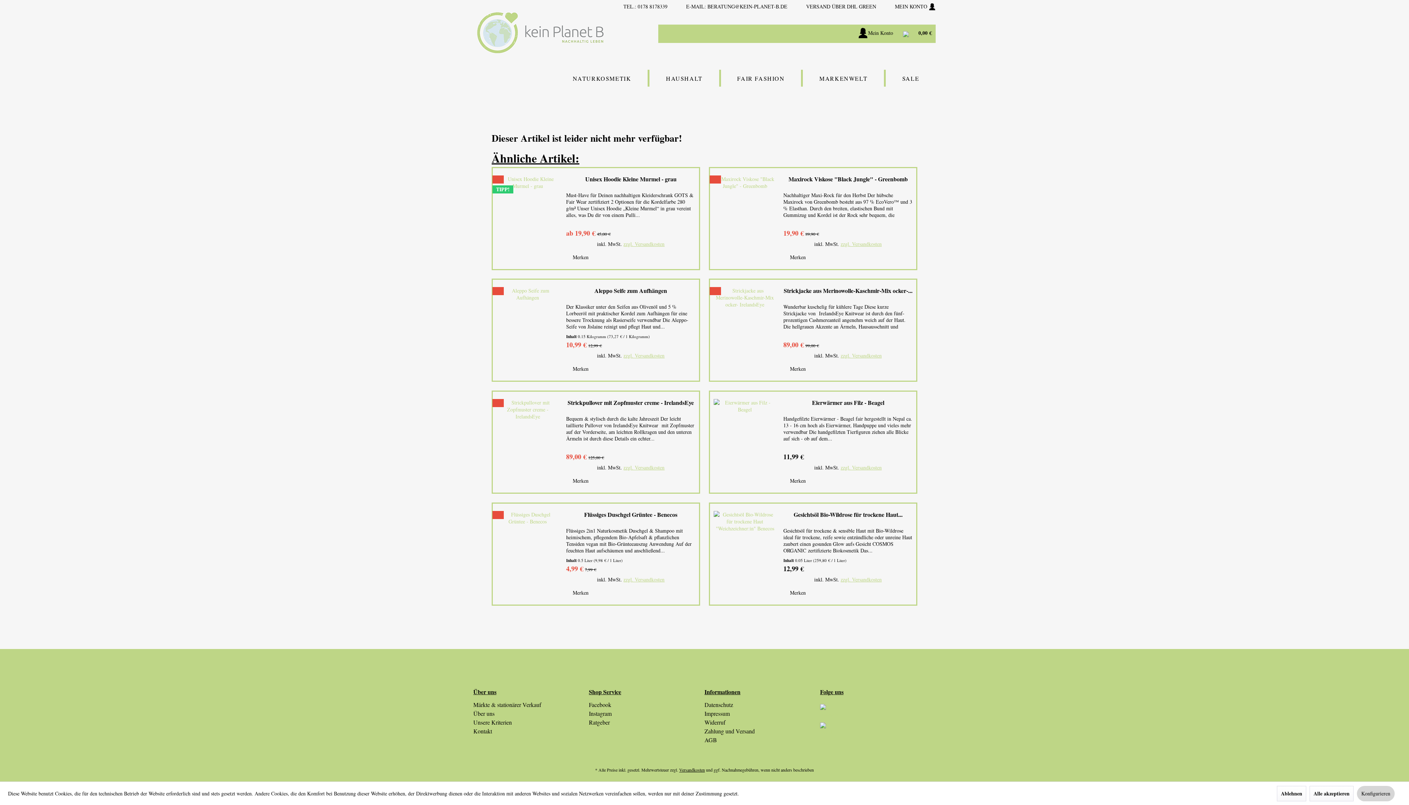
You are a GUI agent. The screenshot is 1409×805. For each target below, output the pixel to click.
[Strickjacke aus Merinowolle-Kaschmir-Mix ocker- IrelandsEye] (745, 330)
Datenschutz (718, 704)
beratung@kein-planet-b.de (747, 6)
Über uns (484, 713)
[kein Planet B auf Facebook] (878, 731)
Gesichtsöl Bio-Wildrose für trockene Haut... (848, 515)
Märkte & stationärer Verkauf (507, 704)
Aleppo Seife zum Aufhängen (630, 291)
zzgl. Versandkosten (644, 243)
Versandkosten (692, 770)
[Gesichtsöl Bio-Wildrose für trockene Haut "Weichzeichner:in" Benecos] (745, 554)
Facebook (600, 704)
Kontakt (482, 731)
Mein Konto (912, 6)
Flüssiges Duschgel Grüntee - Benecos (630, 515)
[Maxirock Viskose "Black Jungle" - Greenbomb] (745, 218)
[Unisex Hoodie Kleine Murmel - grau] (527, 218)
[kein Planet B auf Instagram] (878, 713)
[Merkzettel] (844, 33)
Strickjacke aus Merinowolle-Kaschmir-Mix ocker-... (848, 291)
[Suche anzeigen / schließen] (825, 33)
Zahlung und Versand (729, 731)
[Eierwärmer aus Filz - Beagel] (745, 442)
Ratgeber (599, 722)
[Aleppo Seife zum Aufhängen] (527, 330)
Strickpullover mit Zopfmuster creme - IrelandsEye (631, 403)
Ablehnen (1291, 793)
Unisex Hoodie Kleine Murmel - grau (631, 179)
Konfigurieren (1375, 793)
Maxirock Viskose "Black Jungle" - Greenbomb (848, 179)
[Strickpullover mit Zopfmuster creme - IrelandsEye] (527, 442)
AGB (710, 740)
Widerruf (714, 722)
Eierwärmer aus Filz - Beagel (848, 403)
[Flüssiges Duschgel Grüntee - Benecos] (527, 554)
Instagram (600, 713)
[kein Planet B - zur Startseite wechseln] (540, 33)
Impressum (717, 713)
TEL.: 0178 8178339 (645, 6)
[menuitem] (777, 33)
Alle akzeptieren (1332, 793)
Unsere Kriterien (492, 722)
